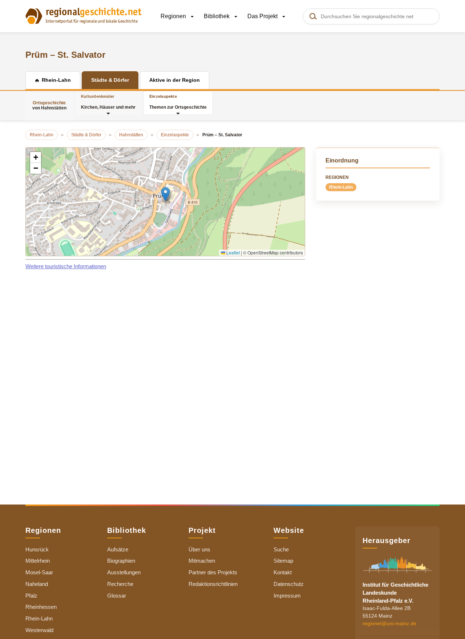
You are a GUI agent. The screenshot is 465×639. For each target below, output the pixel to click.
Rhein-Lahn (341, 187)
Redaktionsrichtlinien (213, 584)
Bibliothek (217, 16)
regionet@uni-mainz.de (389, 623)
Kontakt (283, 572)
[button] (165, 194)
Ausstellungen (124, 572)
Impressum (287, 595)
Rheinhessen (41, 607)
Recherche (120, 584)
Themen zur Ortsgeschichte (178, 102)
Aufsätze (117, 549)
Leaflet (232, 252)
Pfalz (31, 595)
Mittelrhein (37, 561)
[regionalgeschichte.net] (83, 15)
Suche (281, 549)
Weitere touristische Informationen (65, 266)
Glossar (116, 595)
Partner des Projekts (213, 572)
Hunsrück (37, 549)
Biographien (121, 561)
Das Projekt (263, 16)
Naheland (36, 584)
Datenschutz (289, 584)
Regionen (174, 16)
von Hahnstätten (49, 105)
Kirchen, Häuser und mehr (108, 102)
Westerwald (39, 630)
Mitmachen (202, 561)
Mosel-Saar (39, 572)
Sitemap (283, 561)
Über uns (199, 549)
